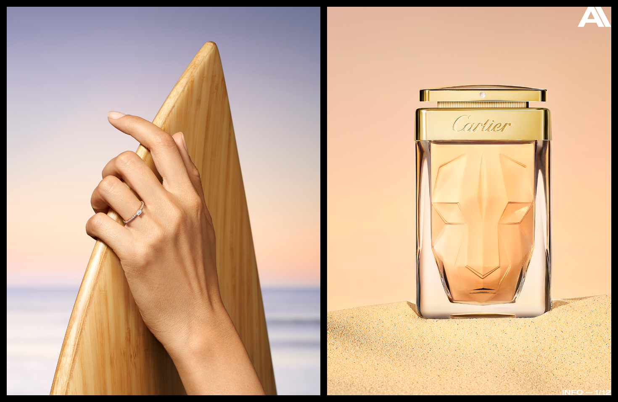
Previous (38, 180)
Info (572, 392)
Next (580, 203)
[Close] (594, 19)
